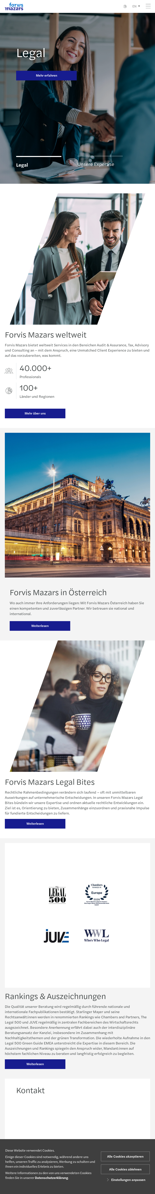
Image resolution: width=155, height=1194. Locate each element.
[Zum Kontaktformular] (125, 1119)
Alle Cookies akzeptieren (125, 1156)
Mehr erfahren (46, 75)
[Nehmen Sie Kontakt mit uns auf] (60, 1119)
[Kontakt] (29, 1119)
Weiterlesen (40, 625)
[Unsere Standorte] (92, 1119)
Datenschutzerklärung (51, 1177)
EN (134, 6)
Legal (31, 52)
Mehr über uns (35, 413)
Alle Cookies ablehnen (125, 1169)
